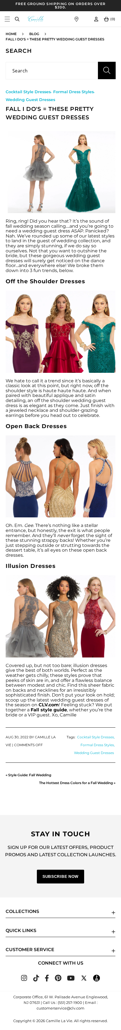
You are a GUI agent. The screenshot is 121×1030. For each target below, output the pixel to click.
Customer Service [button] (30, 949)
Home (11, 34)
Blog (34, 34)
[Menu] (7, 19)
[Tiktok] (36, 980)
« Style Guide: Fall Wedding (28, 775)
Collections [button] (22, 911)
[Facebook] (47, 980)
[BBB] (96, 980)
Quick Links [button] (21, 930)
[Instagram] (24, 979)
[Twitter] (83, 980)
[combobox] (60, 70)
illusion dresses (90, 665)
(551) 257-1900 (70, 1002)
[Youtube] (71, 979)
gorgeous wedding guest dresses (53, 258)
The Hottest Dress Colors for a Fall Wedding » (77, 783)
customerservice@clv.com (60, 1008)
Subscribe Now (60, 876)
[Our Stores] (76, 19)
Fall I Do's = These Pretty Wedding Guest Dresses (55, 39)
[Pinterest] (58, 979)
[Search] (17, 19)
